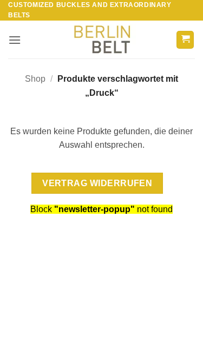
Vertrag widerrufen (97, 183)
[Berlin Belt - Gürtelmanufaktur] (101, 39)
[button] (14, 40)
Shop (35, 78)
